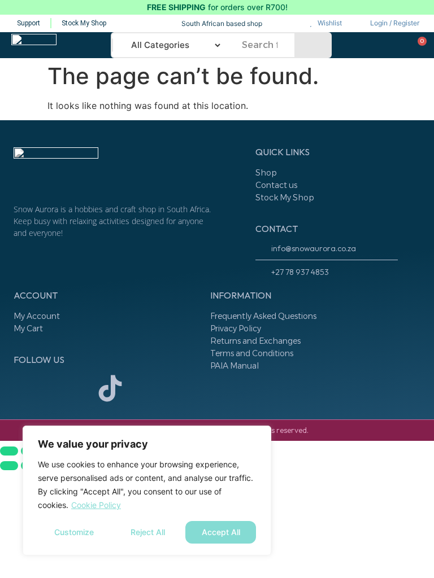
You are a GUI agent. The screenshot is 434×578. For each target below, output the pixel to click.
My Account (37, 316)
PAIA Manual (234, 366)
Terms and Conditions (251, 353)
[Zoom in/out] (9, 451)
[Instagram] (28, 388)
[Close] (259, 435)
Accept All (221, 532)
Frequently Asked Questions (263, 316)
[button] (87, 44)
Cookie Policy (96, 505)
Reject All (148, 532)
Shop (266, 173)
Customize (74, 532)
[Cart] (418, 46)
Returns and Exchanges (255, 341)
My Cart (28, 328)
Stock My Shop (284, 197)
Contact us (276, 185)
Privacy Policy (235, 328)
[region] (147, 490)
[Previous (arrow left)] (9, 465)
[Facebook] (69, 388)
